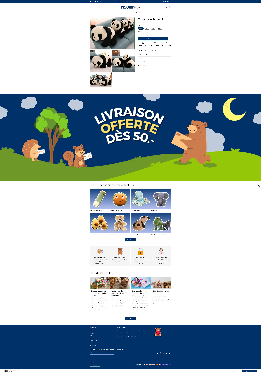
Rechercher (92, 342)
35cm (147, 28)
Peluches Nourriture (116, 210)
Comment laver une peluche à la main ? (140, 292)
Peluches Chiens (135, 235)
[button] (91, 6)
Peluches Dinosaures (157, 235)
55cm (159, 28)
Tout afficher (130, 240)
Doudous (154, 210)
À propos (92, 333)
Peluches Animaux (136, 210)
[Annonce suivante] (146, 1)
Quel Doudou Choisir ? (161, 292)
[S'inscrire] (112, 353)
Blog (91, 335)
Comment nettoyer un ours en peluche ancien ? (98, 293)
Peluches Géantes (95, 210)
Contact (92, 338)
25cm (140, 28)
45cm (153, 28)
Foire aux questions (94, 340)
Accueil (91, 330)
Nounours (113, 235)
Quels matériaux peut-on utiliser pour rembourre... (120, 293)
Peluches (92, 235)
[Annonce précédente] (114, 1)
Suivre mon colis (93, 345)
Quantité (140, 31)
